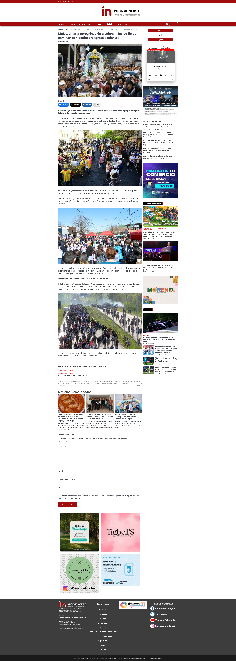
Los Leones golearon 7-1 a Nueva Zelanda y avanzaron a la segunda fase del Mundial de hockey (166, 349)
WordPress (158, 658)
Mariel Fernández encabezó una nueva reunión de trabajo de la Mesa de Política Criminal (158, 150)
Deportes (146, 335)
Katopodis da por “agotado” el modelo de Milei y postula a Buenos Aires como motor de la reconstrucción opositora (160, 134)
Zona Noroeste (84, 24)
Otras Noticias (68, 370)
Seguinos (173, 24)
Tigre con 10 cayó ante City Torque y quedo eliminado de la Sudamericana (166, 360)
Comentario (64, 447)
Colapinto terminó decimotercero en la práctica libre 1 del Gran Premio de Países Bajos (158, 142)
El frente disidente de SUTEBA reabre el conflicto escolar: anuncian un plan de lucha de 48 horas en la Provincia (159, 127)
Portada (61, 24)
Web (60, 487)
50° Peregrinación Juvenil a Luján (76, 375)
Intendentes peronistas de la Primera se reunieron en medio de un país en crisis (99, 416)
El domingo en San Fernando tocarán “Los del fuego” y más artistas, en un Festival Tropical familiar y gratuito (159, 234)
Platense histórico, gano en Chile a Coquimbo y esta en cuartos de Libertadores (165, 369)
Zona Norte (71, 24)
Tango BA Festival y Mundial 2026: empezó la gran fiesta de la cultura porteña (158, 267)
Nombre (62, 471)
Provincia (117, 24)
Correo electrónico (67, 479)
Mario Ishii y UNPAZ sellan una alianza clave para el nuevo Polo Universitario (159, 157)
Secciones (127, 24)
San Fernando (147, 228)
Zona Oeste (98, 24)
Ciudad (109, 24)
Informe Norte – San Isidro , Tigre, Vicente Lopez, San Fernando (106, 658)
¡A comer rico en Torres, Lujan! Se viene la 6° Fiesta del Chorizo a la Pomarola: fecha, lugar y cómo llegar (71, 417)
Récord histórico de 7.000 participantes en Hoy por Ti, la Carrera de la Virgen (128, 416)
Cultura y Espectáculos (161, 228)
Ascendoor (142, 658)
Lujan (60, 370)
